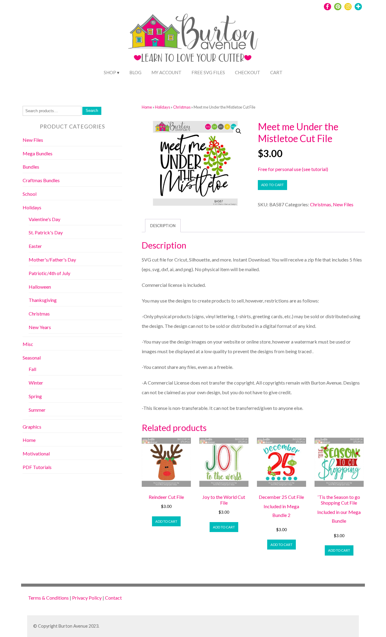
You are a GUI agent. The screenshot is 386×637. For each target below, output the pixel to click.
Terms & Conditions (48, 598)
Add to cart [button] (166, 521)
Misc (28, 344)
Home (147, 107)
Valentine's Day (44, 219)
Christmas (182, 107)
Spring (35, 396)
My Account (166, 72)
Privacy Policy (87, 598)
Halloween (40, 287)
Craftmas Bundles (41, 180)
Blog (135, 72)
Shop (110, 72)
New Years (40, 327)
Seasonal (32, 357)
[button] (238, 131)
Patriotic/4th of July (49, 273)
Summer (37, 410)
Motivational (36, 453)
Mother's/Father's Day (52, 259)
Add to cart (272, 185)
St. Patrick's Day (46, 232)
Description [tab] (163, 225)
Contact (113, 598)
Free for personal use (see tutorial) (293, 169)
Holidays (162, 107)
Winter (36, 382)
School (29, 194)
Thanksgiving (43, 300)
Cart (276, 72)
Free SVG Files (208, 72)
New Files (343, 204)
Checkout (247, 72)
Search (92, 110)
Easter (35, 246)
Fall (32, 369)
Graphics (32, 426)
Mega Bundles (37, 153)
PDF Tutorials (37, 467)
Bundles (31, 167)
